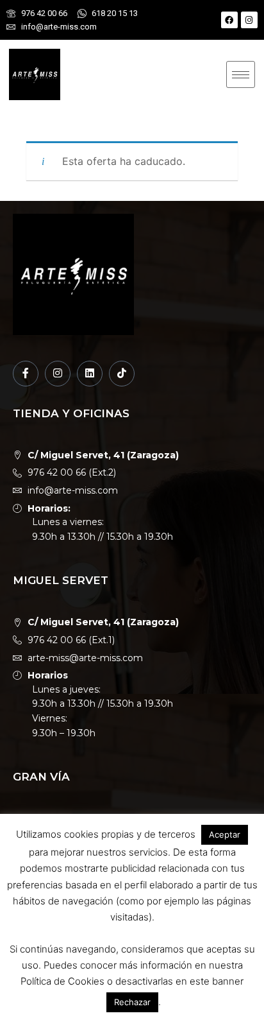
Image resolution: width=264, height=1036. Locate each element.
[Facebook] (229, 20)
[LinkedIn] (90, 373)
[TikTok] (122, 373)
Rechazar (132, 1002)
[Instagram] (249, 20)
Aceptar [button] (224, 834)
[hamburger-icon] (240, 74)
